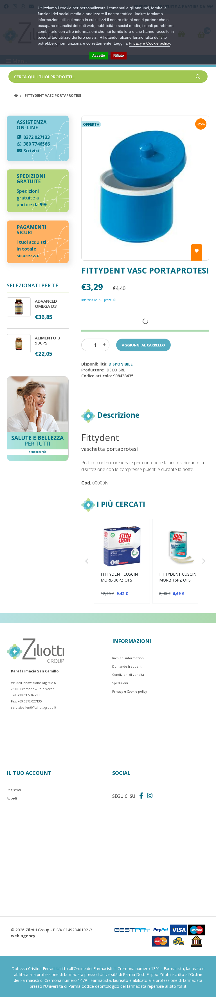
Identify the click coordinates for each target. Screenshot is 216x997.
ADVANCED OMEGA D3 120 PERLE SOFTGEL (46, 308)
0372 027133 (36, 137)
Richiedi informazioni (128, 658)
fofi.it (181, 986)
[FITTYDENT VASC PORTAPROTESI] (145, 188)
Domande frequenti (127, 666)
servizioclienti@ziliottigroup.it (33, 707)
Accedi (12, 798)
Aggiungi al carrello (143, 345)
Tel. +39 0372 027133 (26, 695)
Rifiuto (118, 56)
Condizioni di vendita (128, 674)
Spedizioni (120, 683)
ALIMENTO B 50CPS (47, 340)
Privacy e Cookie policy (129, 691)
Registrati (14, 790)
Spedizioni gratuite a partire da (32, 198)
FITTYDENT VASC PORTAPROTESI (53, 95)
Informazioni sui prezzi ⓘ (98, 300)
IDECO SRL (115, 370)
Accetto (98, 56)
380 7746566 (36, 144)
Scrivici (30, 151)
